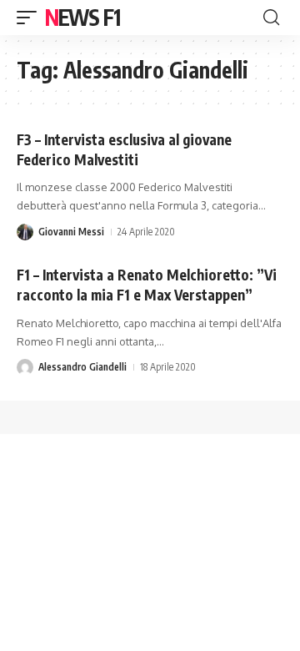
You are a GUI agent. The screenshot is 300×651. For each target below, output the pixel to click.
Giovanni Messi (71, 231)
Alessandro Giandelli (82, 367)
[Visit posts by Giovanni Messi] (25, 232)
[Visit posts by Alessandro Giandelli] (25, 367)
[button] (31, 17)
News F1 (82, 17)
